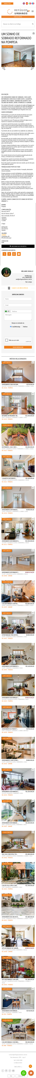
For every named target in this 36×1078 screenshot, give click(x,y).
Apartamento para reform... (10, 384)
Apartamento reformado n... (10, 541)
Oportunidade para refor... (10, 635)
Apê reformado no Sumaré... (10, 948)
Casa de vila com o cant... (10, 885)
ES (27, 3)
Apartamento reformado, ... (10, 823)
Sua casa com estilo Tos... (10, 854)
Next (32, 68)
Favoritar (33, 362)
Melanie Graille (27, 271)
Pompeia (30, 105)
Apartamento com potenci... (10, 760)
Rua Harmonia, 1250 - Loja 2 (18, 1057)
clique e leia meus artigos (19, 288)
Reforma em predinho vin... (10, 416)
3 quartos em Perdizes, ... (9, 478)
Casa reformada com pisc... (10, 604)
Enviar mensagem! (18, 347)
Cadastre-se (21, 1076)
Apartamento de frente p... (10, 729)
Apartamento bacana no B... (10, 917)
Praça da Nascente (23, 187)
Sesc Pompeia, (7, 194)
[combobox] (7, 311)
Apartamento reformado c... (10, 697)
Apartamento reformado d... (10, 666)
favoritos (18, 246)
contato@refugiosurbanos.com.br (18, 1055)
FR (33, 3)
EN (24, 3)
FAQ (11, 1076)
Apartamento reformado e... (10, 572)
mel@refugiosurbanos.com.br (24, 279)
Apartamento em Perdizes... (10, 510)
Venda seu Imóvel (18, 17)
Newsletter (7, 3)
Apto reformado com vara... (10, 979)
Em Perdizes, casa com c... (10, 447)
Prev (3, 68)
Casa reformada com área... (10, 1042)
